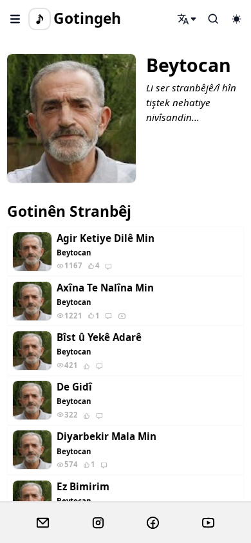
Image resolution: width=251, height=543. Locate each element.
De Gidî (74, 387)
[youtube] (208, 523)
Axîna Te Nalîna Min (105, 288)
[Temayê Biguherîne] (236, 18)
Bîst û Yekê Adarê (99, 337)
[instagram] (98, 523)
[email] (42, 523)
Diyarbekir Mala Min (106, 436)
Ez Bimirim (83, 487)
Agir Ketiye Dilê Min (105, 238)
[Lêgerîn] (187, 18)
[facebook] (153, 523)
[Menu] (15, 18)
